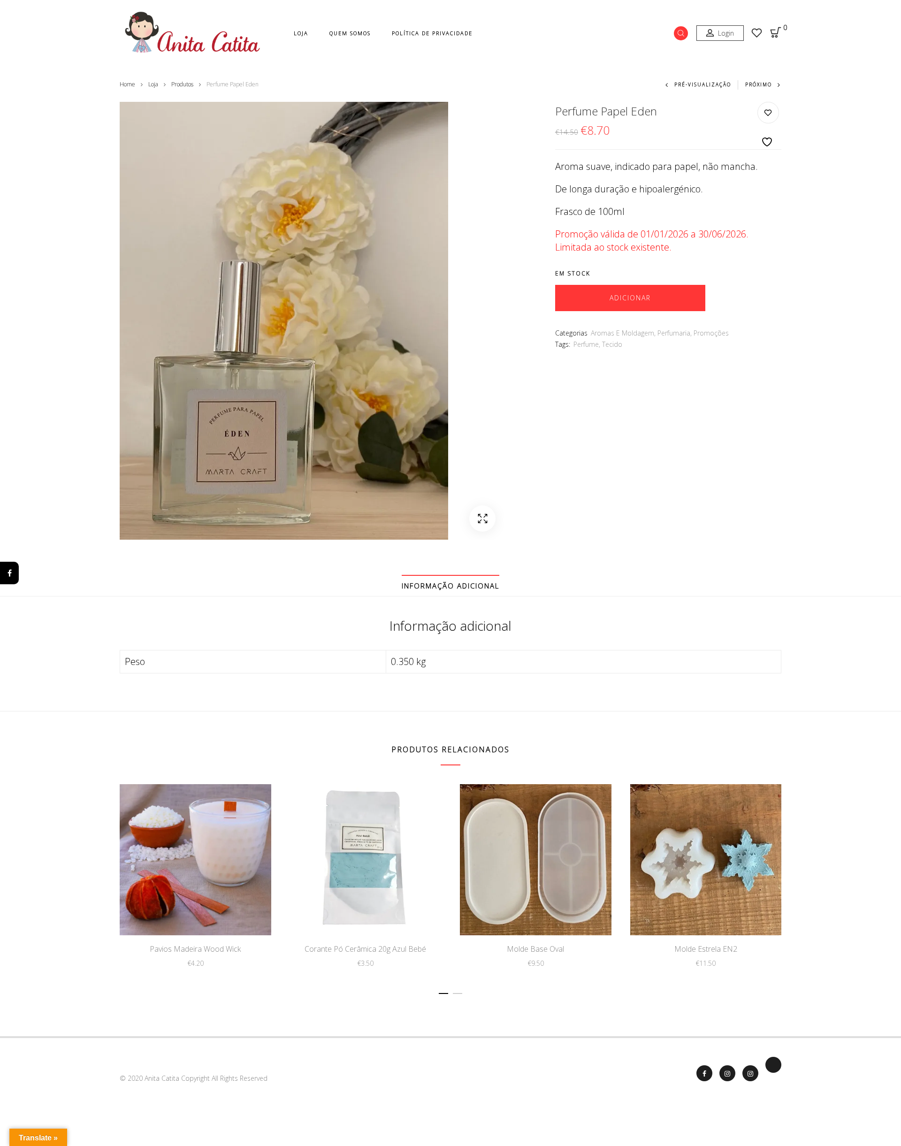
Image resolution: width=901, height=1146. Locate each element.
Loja (301, 33)
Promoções (711, 333)
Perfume (586, 344)
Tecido (612, 344)
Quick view (226, 915)
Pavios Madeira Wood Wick (195, 949)
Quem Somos (350, 33)
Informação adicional (450, 585)
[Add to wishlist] (768, 125)
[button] (482, 518)
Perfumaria (673, 333)
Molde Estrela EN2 (705, 949)
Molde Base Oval (535, 949)
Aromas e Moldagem (622, 333)
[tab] (450, 585)
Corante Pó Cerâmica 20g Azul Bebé (365, 949)
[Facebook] (9, 573)
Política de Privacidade (432, 33)
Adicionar (630, 297)
